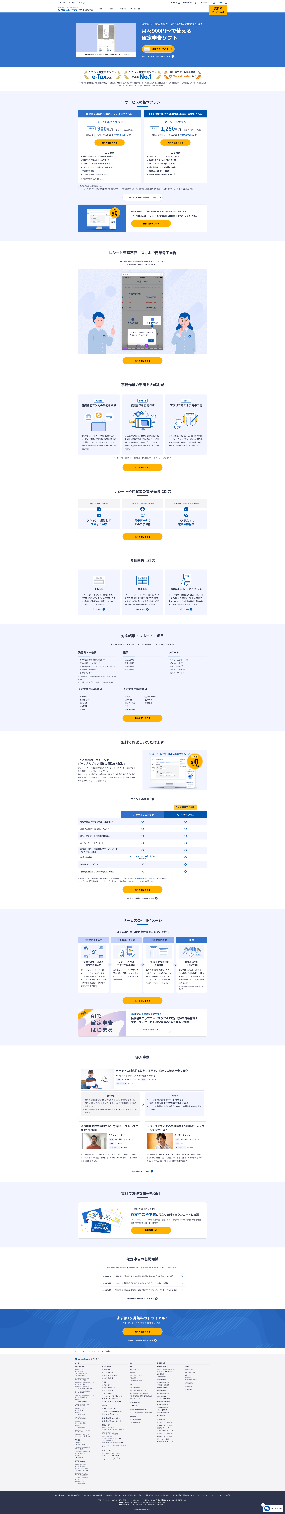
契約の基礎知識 (161, 1390)
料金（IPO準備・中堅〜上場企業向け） (141, 1396)
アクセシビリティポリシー (207, 1495)
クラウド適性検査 (80, 1482)
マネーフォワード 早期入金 (110, 1433)
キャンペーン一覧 (190, 1372)
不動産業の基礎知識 (163, 1412)
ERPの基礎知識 (161, 1377)
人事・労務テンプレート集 (165, 1430)
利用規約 (109, 1495)
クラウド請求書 (84, 1392)
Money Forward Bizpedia (166, 1370)
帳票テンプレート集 (163, 1428)
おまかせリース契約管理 (109, 1375)
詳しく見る (97, 609)
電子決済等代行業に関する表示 (183, 1495)
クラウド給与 (79, 1456)
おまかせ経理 (106, 1369)
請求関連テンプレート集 (164, 1422)
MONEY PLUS (190, 1383)
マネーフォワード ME (191, 1378)
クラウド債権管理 (82, 1405)
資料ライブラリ (189, 1369)
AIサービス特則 (225, 1495)
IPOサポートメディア (136, 1406)
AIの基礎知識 (161, 1415)
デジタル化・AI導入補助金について (112, 1411)
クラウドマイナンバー (81, 1469)
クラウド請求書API (135, 1420)
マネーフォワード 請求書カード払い (113, 1428)
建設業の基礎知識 (162, 1407)
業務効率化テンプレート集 (165, 1442)
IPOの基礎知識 (161, 1396)
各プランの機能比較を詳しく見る (140, 898)
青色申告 (123, 9)
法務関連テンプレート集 (164, 1433)
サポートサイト (134, 1369)
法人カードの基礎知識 (163, 1399)
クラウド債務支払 (80, 1413)
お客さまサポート (206, 3)
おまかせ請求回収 (107, 1372)
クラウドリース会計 (82, 1379)
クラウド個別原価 (80, 1422)
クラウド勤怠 (82, 1448)
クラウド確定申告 (84, 1383)
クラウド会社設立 (107, 1390)
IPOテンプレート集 (163, 1439)
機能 (111, 9)
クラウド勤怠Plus (83, 1452)
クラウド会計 (79, 1370)
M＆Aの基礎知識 (162, 1410)
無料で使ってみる (110, 142)
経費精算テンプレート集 (164, 1425)
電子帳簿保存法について (109, 1408)
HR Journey (188, 1389)
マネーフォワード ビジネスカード (112, 1396)
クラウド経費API (135, 1422)
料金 (100, 9)
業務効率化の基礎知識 (163, 1401)
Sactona (114, 1446)
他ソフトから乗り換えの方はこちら (156, 56)
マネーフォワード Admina (110, 1399)
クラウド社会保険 (80, 1465)
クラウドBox (82, 1431)
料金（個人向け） (135, 1388)
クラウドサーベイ (81, 1478)
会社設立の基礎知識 (163, 1393)
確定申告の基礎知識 (163, 1382)
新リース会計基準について (110, 1414)
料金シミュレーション (136, 1399)
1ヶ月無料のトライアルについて (145, 878)
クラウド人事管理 (80, 1443)
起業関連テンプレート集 (164, 1436)
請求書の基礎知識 (162, 1388)
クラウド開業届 (107, 1393)
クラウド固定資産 (80, 1418)
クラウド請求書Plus (81, 1400)
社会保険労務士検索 (136, 1381)
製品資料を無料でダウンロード (140, 1340)
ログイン (221, 3)
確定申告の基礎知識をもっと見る (140, 1298)
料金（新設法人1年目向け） (138, 1390)
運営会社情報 (59, 1495)
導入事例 (132, 1372)
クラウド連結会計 (80, 1426)
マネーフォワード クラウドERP (111, 1401)
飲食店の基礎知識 (162, 1404)
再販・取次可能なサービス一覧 (111, 1421)
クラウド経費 (79, 1409)
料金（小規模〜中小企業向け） (139, 1393)
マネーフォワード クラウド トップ (70, 3)
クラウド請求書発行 (84, 1396)
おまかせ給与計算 (107, 1378)
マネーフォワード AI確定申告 (83, 1387)
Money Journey (189, 1386)
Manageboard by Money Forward (112, 1441)
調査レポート (189, 1375)
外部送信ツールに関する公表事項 (157, 1495)
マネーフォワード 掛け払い (83, 1435)
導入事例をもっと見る (141, 1171)
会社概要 (174, 3)
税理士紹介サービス (136, 1375)
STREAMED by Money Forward (111, 1437)
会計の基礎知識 (161, 1379)
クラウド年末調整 (80, 1461)
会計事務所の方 (188, 3)
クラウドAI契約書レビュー (110, 1388)
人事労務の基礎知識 (163, 1385)
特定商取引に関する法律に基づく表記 (128, 1495)
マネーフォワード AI (111, 1459)
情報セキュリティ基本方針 (92, 1495)
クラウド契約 (106, 1385)
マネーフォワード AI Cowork (111, 1454)
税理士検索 (133, 1378)
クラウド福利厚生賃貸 (81, 1474)
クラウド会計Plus (81, 1374)
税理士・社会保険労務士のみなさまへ (141, 1413)
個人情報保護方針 (73, 1495)
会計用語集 (160, 1374)
